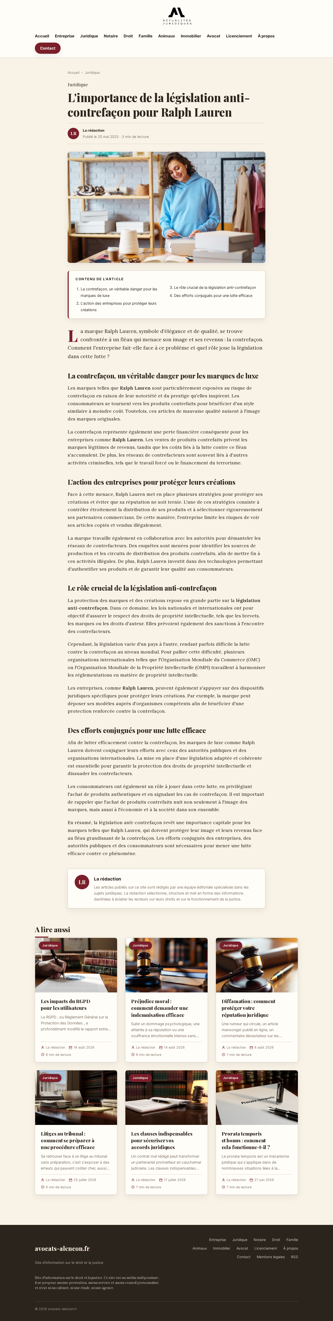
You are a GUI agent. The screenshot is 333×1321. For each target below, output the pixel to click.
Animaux (166, 36)
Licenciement (239, 36)
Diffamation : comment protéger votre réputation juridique (248, 1008)
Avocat (213, 36)
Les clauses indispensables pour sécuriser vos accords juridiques (161, 1140)
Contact (47, 48)
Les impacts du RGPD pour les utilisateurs (65, 1004)
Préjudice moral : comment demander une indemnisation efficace (159, 1008)
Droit (128, 36)
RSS (294, 1257)
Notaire (111, 36)
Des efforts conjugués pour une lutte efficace (213, 295)
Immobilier (191, 36)
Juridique (89, 36)
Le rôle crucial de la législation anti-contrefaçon (215, 287)
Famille (145, 36)
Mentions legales (271, 1257)
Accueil (42, 36)
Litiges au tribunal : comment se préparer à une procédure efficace (68, 1140)
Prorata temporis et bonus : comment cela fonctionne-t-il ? (246, 1140)
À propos (266, 36)
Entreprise (64, 36)
